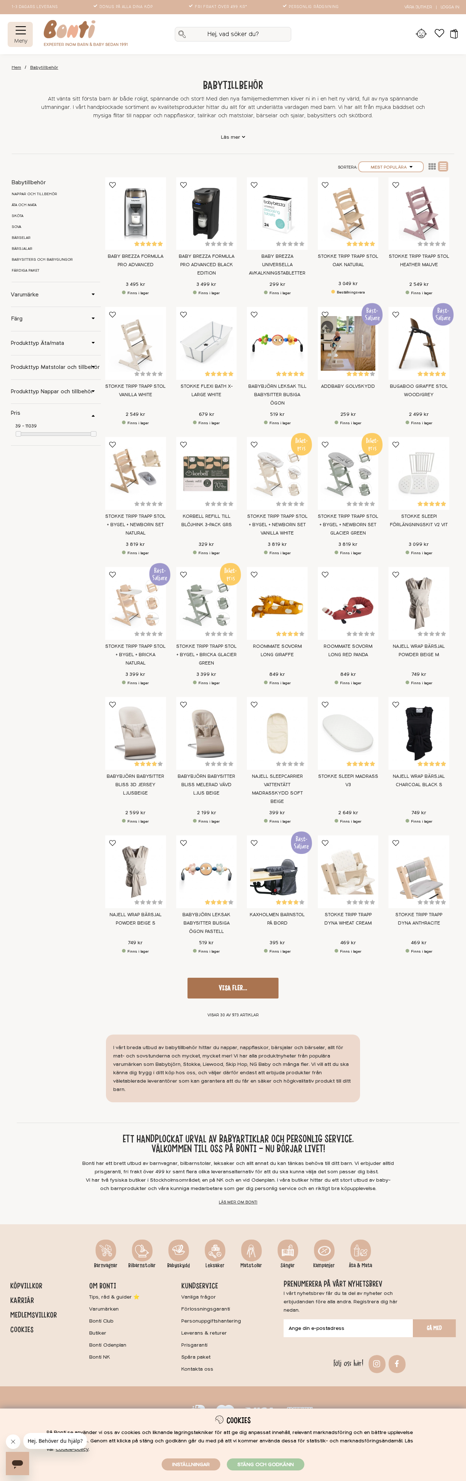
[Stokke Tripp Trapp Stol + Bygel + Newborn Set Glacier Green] (348, 473)
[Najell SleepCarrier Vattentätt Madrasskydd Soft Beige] (277, 733)
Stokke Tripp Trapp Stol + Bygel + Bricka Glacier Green (206, 654)
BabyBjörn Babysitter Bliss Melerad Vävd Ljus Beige (206, 784)
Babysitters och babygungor (42, 259)
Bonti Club (101, 1321)
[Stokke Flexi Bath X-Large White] (206, 343)
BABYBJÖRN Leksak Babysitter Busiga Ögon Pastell (206, 923)
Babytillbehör (44, 67)
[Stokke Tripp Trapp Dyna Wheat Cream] (348, 871)
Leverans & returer (204, 1333)
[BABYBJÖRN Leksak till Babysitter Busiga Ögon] (277, 343)
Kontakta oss (197, 1369)
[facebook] (396, 1363)
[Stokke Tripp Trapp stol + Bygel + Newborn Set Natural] (135, 473)
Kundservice (199, 1285)
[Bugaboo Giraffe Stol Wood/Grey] (418, 343)
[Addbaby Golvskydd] (348, 343)
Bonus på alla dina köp (126, 7)
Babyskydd (178, 1265)
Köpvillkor (26, 1285)
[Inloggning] (421, 34)
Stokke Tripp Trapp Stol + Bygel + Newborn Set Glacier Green (348, 524)
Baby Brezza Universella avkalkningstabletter (277, 264)
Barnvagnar (106, 1265)
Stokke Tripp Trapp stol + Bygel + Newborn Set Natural (135, 524)
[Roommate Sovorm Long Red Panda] (348, 603)
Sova (16, 227)
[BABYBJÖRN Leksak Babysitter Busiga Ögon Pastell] (206, 871)
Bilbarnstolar (142, 1265)
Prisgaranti (194, 1345)
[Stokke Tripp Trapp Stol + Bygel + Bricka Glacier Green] (206, 603)
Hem (16, 67)
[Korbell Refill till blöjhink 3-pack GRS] (206, 473)
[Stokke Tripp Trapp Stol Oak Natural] (348, 213)
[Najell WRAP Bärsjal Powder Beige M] (418, 603)
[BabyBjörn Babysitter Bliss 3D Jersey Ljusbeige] (135, 733)
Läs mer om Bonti (238, 1202)
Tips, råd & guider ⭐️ (114, 1297)
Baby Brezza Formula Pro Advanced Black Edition (206, 264)
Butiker (97, 1333)
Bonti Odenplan (107, 1345)
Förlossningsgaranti (205, 1309)
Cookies (21, 1329)
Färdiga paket (25, 270)
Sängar (287, 1265)
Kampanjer (324, 1265)
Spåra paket (195, 1357)
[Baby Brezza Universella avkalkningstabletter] (277, 213)
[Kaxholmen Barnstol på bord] (277, 871)
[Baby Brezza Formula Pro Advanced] (135, 213)
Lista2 (432, 166)
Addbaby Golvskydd (348, 386)
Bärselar (21, 238)
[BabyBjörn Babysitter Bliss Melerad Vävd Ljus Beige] (206, 733)
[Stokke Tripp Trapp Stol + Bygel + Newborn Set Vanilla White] (277, 473)
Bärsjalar (22, 249)
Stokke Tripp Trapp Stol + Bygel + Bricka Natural (135, 654)
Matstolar (251, 1265)
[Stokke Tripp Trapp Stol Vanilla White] (135, 343)
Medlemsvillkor (33, 1315)
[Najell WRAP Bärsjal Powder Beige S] (135, 871)
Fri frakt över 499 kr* (221, 7)
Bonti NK (99, 1357)
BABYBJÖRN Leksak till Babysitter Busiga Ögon (277, 394)
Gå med (434, 1328)
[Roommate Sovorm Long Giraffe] (277, 603)
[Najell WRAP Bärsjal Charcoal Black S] (418, 733)
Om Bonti (102, 1285)
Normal (443, 166)
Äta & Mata (360, 1265)
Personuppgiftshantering (211, 1321)
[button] (451, 34)
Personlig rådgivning (314, 7)
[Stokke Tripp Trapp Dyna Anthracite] (418, 871)
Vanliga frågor (198, 1297)
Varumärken (104, 1309)
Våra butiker (418, 7)
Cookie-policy (72, 1449)
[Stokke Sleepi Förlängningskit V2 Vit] (418, 473)
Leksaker (215, 1265)
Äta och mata (24, 205)
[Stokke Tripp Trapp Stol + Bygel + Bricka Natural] (135, 603)
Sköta (17, 216)
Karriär (22, 1300)
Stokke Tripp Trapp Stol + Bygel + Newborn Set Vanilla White (277, 524)
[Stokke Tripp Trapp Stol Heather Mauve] (418, 213)
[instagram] (376, 1363)
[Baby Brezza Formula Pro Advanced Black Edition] (206, 213)
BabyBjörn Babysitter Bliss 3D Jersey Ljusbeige (135, 784)
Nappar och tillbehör (34, 194)
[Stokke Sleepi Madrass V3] (348, 733)
